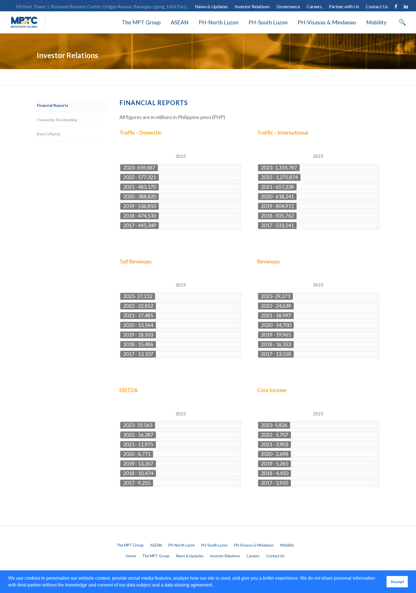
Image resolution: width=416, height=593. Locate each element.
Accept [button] (397, 581)
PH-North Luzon (218, 22)
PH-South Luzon (268, 22)
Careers (314, 6)
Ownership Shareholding (57, 120)
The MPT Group (141, 22)
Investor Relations (252, 6)
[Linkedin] (406, 6)
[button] (215, 585)
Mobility (376, 22)
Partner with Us (344, 6)
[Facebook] (396, 6)
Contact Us (377, 6)
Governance (288, 6)
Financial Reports (52, 105)
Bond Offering (48, 134)
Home (131, 556)
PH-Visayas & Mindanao (327, 22)
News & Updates (211, 6)
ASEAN (179, 22)
